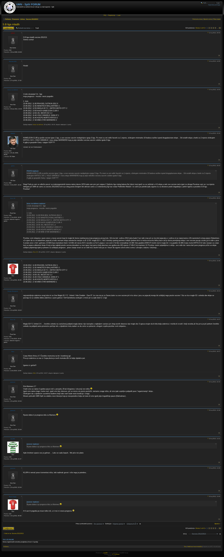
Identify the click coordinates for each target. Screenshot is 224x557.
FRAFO (13, 133)
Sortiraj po (108, 523)
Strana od (200, 28)
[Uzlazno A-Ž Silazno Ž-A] (134, 523)
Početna (8, 19)
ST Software (116, 554)
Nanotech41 (13, 61)
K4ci (12, 351)
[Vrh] (219, 56)
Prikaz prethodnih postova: (84, 523)
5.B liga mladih (11, 24)
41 (220, 28)
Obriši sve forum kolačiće (194, 546)
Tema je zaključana (6, 28)
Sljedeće (217, 523)
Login (119, 15)
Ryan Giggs (12, 261)
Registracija (111, 15)
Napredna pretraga (214, 5)
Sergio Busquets (13, 291)
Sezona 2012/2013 (32, 19)
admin (13, 33)
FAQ (105, 15)
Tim (185, 546)
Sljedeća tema (207, 19)
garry (13, 165)
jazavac (12, 382)
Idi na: (185, 534)
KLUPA (13, 439)
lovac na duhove (13, 89)
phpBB (105, 552)
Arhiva (22, 19)
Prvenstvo (15, 19)
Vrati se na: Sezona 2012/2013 (14, 533)
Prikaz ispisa (216, 19)
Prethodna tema (197, 19)
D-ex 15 (12, 198)
